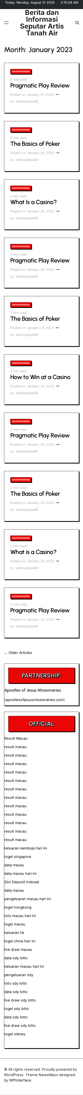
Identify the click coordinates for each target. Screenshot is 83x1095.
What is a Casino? (33, 552)
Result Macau (16, 738)
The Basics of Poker (35, 143)
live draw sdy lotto (20, 1025)
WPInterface (20, 1080)
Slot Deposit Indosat (21, 882)
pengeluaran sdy (18, 975)
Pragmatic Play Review (40, 85)
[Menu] (6, 22)
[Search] (77, 22)
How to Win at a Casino (40, 377)
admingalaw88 (27, 101)
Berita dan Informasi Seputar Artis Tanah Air (42, 22)
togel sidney (14, 1034)
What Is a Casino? (33, 202)
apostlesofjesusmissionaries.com (34, 700)
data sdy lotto (16, 1017)
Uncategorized (21, 71)
